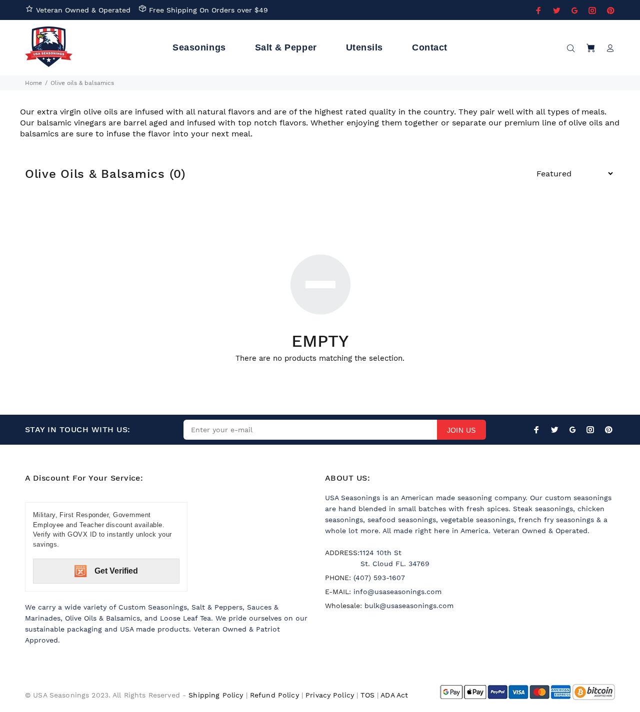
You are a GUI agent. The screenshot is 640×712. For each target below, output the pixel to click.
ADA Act (394, 695)
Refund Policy (274, 695)
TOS (367, 695)
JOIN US (461, 430)
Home (33, 82)
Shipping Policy (215, 695)
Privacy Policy (330, 695)
